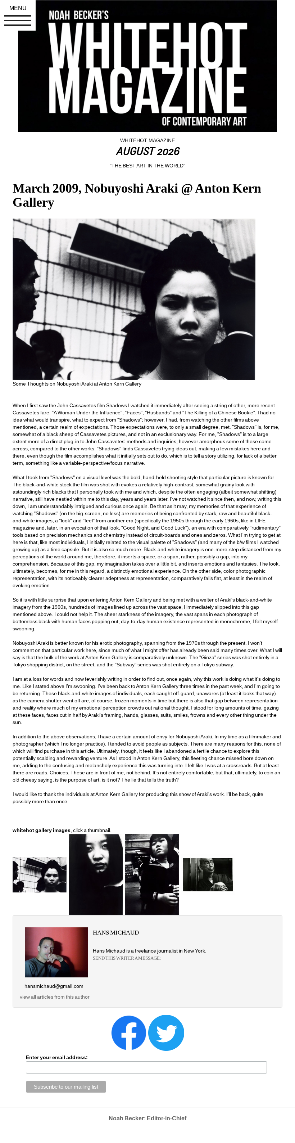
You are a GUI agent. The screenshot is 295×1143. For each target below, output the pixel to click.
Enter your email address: (57, 1057)
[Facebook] (129, 1032)
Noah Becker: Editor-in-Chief (147, 1118)
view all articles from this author (55, 997)
